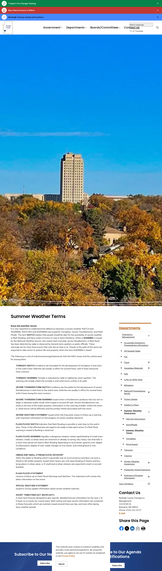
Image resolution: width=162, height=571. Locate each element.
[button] (132, 484)
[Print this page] (143, 528)
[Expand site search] (157, 27)
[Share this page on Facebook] (121, 528)
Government (51, 27)
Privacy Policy (68, 556)
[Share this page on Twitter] (127, 528)
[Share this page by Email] (138, 528)
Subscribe (45, 563)
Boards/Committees (104, 27)
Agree (61, 564)
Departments (75, 27)
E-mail (122, 513)
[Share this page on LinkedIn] (132, 528)
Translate (139, 31)
